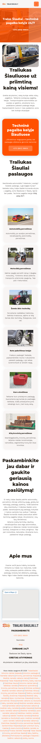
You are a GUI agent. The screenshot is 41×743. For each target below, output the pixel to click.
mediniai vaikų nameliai (9, 708)
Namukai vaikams (31, 706)
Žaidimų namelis (32, 693)
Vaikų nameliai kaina (10, 703)
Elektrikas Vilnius (31, 691)
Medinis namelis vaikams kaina (15, 678)
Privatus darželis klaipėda (19, 731)
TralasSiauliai (33, 671)
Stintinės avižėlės (32, 688)
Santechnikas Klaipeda (11, 726)
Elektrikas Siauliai (8, 723)
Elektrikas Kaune (11, 683)
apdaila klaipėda (26, 708)
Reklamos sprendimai (28, 686)
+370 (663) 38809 (20, 30)
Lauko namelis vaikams (12, 721)
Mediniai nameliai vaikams (12, 691)
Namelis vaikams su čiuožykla (29, 701)
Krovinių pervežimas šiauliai (15, 733)
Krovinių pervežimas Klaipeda (13, 693)
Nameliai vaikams (7, 676)
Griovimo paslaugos (31, 673)
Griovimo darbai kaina (28, 683)
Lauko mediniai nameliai (29, 718)
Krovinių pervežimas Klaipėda (28, 676)
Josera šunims (16, 728)
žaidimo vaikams (14, 738)
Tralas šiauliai (35, 731)
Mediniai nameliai (27, 711)
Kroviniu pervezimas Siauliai (28, 723)
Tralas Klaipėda (14, 681)
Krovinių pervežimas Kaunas (12, 688)
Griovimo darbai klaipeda (11, 673)
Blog (20, 645)
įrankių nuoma (28, 738)
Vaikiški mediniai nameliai (20, 716)
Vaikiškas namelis (10, 686)
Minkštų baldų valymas (31, 681)
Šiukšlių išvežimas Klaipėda (14, 696)
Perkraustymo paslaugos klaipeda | (25, 736)
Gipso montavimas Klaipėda (20, 698)
